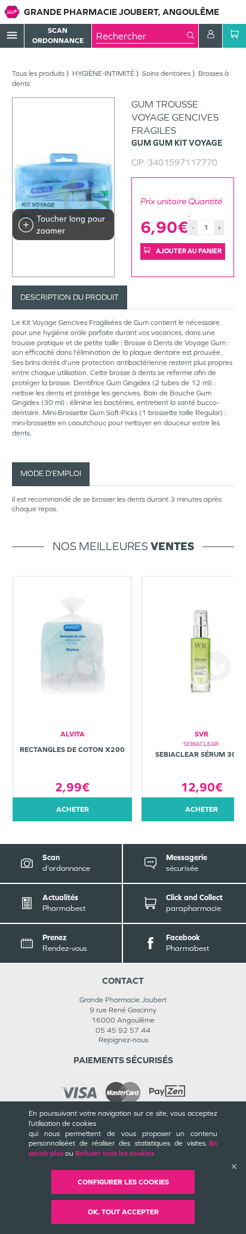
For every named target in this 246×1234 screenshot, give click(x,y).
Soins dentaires (166, 73)
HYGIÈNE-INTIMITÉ (103, 73)
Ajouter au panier (188, 250)
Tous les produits (38, 73)
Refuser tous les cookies (114, 1153)
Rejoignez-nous (123, 1040)
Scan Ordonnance (58, 35)
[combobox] (141, 36)
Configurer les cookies (123, 1182)
